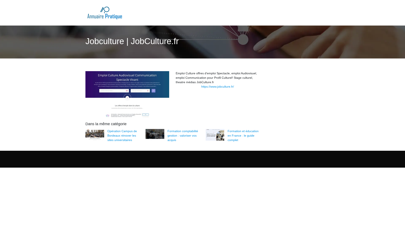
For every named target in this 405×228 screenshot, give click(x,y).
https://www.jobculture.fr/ (217, 86)
